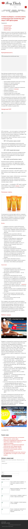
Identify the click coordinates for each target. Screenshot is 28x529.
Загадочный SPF (7, 26)
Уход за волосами (13, 11)
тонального (23, 284)
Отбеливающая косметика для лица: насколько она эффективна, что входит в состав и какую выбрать (15, 454)
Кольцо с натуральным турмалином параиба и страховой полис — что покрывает (18, 510)
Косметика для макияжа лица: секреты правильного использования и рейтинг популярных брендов (13, 449)
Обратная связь (5, 526)
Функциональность (8, 25)
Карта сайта (10, 526)
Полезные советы (7, 28)
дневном (17, 185)
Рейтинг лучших (7, 29)
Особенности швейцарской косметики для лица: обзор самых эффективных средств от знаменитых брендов (15, 442)
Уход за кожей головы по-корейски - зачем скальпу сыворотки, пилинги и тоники (18, 483)
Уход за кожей (6, 10)
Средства (14, 10)
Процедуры (21, 10)
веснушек (16, 88)
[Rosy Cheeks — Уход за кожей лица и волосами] (11, 5)
